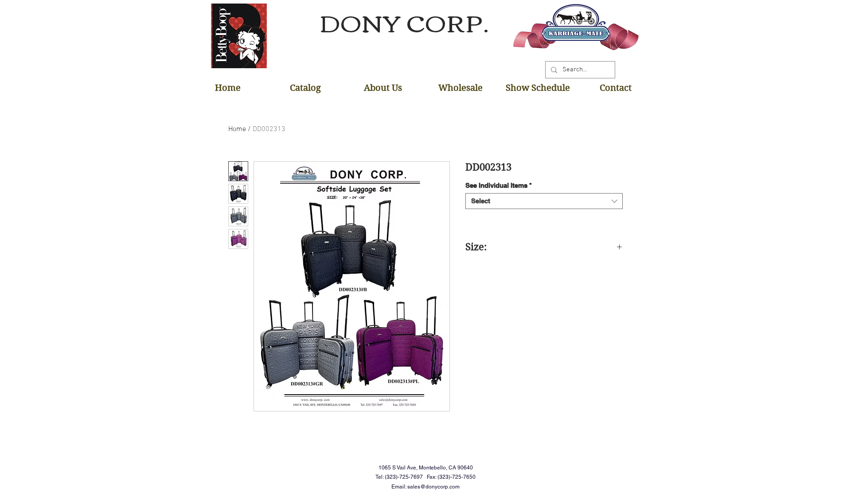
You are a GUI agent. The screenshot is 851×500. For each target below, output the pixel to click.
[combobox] (544, 201)
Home (237, 129)
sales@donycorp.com (433, 487)
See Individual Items (498, 185)
